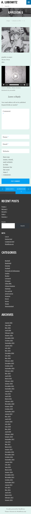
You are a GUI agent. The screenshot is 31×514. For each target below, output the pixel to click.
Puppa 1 (4, 207)
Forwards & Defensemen (12, 271)
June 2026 (8, 325)
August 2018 (8, 421)
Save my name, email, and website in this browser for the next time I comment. (8, 166)
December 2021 (9, 386)
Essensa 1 (4, 217)
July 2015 (7, 487)
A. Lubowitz (9, 2)
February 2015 (9, 497)
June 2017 (8, 442)
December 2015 (9, 475)
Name (6, 137)
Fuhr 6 (3, 214)
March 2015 (8, 495)
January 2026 (9, 335)
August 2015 (8, 485)
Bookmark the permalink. (8, 90)
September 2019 (9, 411)
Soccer (7, 299)
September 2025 (9, 343)
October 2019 (9, 409)
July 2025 (7, 348)
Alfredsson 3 (21, 190)
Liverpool (8, 278)
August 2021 (8, 391)
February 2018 (9, 434)
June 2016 (8, 467)
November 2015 (9, 477)
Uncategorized (9, 306)
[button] (15, 76)
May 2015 (8, 490)
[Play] (4, 85)
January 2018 (9, 437)
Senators (7, 296)
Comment (7, 112)
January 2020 (9, 406)
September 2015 (9, 482)
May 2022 (8, 373)
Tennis (7, 304)
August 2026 (8, 323)
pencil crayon (9, 293)
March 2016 (8, 470)
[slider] (14, 84)
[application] (15, 76)
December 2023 (9, 363)
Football (7, 268)
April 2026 (8, 330)
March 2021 (8, 399)
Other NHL (8, 283)
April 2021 (8, 396)
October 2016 (9, 457)
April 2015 (8, 492)
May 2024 (8, 358)
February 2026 (9, 333)
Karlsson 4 (10, 189)
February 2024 (9, 361)
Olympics (7, 281)
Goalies (7, 273)
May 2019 (8, 416)
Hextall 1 (4, 212)
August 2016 (8, 462)
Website (6, 151)
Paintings (8, 288)
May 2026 (8, 328)
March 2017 (8, 447)
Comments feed (9, 241)
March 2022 (8, 378)
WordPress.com (21, 511)
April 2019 (8, 419)
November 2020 (9, 404)
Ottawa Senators (16, 88)
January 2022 (9, 383)
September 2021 (9, 388)
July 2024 (7, 356)
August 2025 (8, 345)
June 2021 (8, 394)
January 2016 (9, 472)
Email (5, 144)
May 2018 (8, 429)
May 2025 (8, 350)
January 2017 (9, 449)
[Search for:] (11, 6)
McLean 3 (4, 209)
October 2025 (9, 340)
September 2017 (9, 439)
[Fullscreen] (27, 85)
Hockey (9, 88)
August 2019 (8, 414)
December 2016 (9, 452)
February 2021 (9, 401)
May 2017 (8, 444)
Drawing (7, 266)
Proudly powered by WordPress (15, 509)
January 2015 (9, 500)
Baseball (7, 261)
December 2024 (9, 353)
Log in (7, 236)
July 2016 (7, 464)
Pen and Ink (8, 291)
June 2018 (8, 426)
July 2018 (7, 424)
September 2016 (9, 459)
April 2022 (8, 376)
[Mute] (24, 85)
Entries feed (8, 239)
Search (4, 222)
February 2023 (9, 371)
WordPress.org (9, 244)
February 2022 (9, 381)
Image (8, 21)
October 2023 (9, 366)
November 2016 (9, 454)
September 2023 (9, 368)
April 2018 (8, 432)
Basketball (8, 263)
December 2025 (9, 338)
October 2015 (9, 480)
